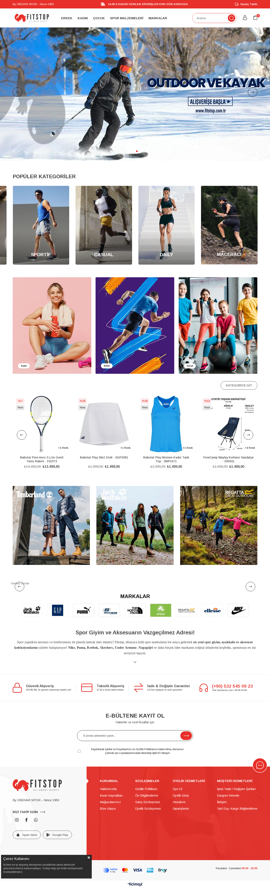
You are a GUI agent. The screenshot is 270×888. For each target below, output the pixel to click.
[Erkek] (135, 325)
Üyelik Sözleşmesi (148, 808)
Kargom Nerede (228, 795)
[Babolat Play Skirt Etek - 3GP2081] (41, 424)
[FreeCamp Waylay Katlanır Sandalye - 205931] (166, 424)
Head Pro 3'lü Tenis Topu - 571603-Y (228, 457)
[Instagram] (17, 820)
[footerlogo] (37, 785)
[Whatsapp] (36, 820)
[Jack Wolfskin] (135, 525)
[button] (129, 151)
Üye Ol (177, 789)
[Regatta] (218, 525)
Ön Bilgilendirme (146, 795)
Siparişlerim (181, 808)
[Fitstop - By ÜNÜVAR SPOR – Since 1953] (32, 17)
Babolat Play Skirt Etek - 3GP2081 (42, 457)
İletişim (222, 802)
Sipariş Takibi (248, 4)
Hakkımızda (108, 789)
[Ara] (231, 18)
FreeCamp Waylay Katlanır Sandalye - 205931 (166, 459)
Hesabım (179, 802)
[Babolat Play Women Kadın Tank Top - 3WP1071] (104, 424)
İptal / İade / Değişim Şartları (236, 789)
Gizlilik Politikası (146, 789)
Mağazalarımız (110, 802)
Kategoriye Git (239, 385)
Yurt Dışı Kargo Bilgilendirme (237, 808)
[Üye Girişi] (245, 18)
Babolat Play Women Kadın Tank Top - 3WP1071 (104, 459)
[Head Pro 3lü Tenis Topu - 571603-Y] (228, 424)
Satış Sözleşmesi (147, 802)
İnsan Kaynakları (111, 795)
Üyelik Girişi (181, 795)
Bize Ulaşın (108, 808)
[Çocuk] (218, 325)
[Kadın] (52, 325)
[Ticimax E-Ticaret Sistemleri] (135, 885)
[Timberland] (51, 525)
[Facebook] (26, 820)
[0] (255, 17)
